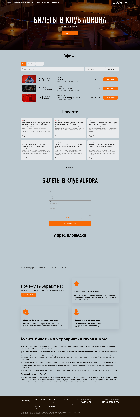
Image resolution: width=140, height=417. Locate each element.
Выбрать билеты (28, 295)
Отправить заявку (70, 223)
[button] (50, 198)
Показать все (70, 168)
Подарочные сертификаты (50, 2)
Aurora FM (25, 400)
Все (23, 64)
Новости (30, 2)
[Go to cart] (132, 2)
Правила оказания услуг (69, 403)
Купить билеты (70, 33)
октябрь (30, 64)
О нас (36, 402)
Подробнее (25, 136)
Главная (9, 2)
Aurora (37, 2)
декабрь (39, 64)
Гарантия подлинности (39, 407)
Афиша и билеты (20, 2)
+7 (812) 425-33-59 (120, 2)
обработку (68, 218)
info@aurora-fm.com (110, 402)
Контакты (52, 406)
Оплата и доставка (52, 403)
